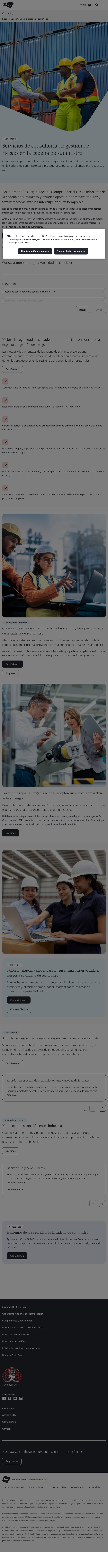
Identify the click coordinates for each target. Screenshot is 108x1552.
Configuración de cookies (35, 251)
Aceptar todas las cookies (71, 251)
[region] (54, 244)
